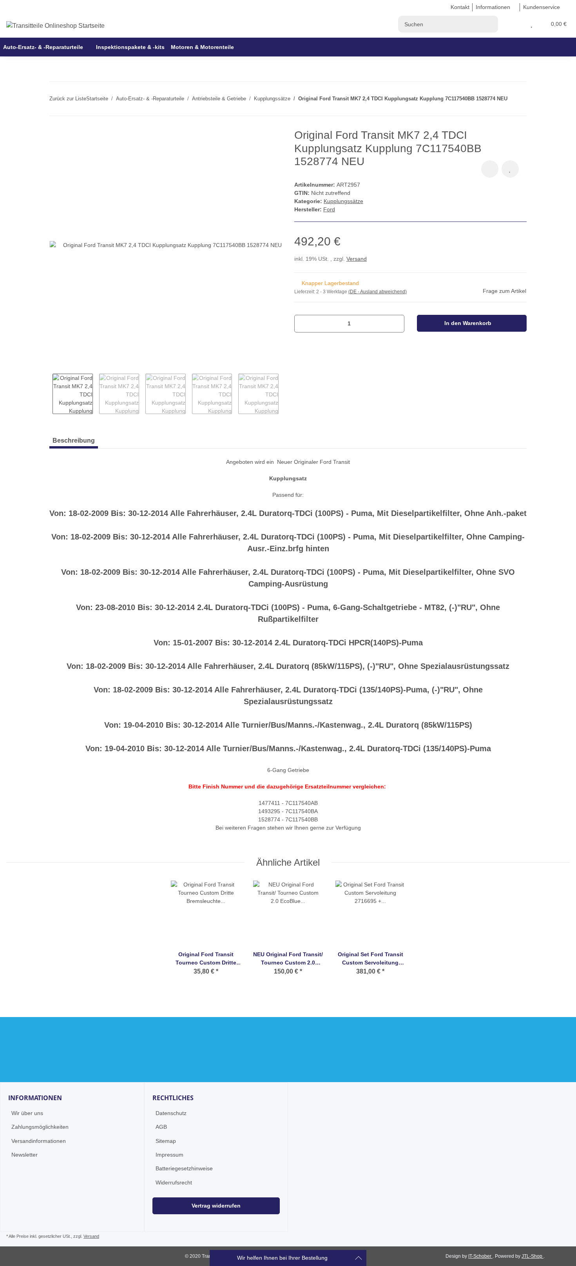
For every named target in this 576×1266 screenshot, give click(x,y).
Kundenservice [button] (541, 7)
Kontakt (460, 7)
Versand (356, 259)
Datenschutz (171, 1113)
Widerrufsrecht (174, 1182)
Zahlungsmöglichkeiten (40, 1127)
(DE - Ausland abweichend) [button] (377, 291)
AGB (161, 1127)
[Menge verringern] (303, 323)
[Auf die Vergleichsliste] (489, 169)
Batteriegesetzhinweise (184, 1168)
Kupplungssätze (343, 201)
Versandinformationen (38, 1141)
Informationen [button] (493, 7)
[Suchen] (489, 24)
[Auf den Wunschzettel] (510, 169)
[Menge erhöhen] (395, 323)
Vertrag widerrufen (216, 1205)
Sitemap (166, 1141)
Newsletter (24, 1155)
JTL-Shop (532, 1256)
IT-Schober (480, 1256)
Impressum (169, 1155)
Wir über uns (27, 1113)
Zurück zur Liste (67, 99)
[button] (522, 24)
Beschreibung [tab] (74, 440)
